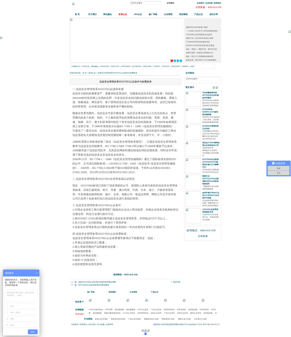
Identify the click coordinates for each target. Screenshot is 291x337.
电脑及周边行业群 (151, 319)
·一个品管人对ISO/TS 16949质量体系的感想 (203, 31)
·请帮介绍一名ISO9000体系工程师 (199, 38)
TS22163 (165, 66)
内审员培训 (181, 309)
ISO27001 (115, 66)
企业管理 (168, 14)
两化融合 (107, 14)
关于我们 (92, 14)
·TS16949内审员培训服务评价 (197, 42)
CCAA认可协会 (129, 313)
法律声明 (109, 324)
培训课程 (183, 14)
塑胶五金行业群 (184, 319)
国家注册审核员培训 (112, 313)
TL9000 (157, 66)
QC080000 (136, 66)
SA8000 (185, 66)
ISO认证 (138, 14)
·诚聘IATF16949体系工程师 (196, 27)
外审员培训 (204, 309)
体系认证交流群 (101, 319)
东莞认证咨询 (182, 313)
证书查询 (170, 3)
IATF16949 (125, 66)
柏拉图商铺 (119, 309)
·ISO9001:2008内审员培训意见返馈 (199, 45)
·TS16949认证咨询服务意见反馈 (198, 35)
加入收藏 (100, 324)
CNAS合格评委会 (96, 309)
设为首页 (92, 324)
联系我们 (83, 324)
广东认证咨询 (156, 309)
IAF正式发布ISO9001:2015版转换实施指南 (210, 112)
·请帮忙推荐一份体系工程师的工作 (199, 53)
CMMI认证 (75, 66)
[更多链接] (79, 314)
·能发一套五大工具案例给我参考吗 (199, 56)
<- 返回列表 (175, 282)
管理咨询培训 (169, 309)
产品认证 (198, 14)
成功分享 (213, 14)
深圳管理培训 (142, 313)
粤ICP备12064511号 (211, 324)
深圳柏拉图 (207, 313)
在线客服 (203, 236)
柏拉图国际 (97, 313)
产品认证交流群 (134, 319)
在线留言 (75, 324)
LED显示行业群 (200, 319)
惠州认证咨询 (195, 313)
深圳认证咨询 (156, 313)
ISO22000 (175, 66)
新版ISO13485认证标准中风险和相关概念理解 (97, 282)
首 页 (77, 14)
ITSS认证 (85, 66)
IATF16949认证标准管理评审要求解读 (93, 285)
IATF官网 (108, 309)
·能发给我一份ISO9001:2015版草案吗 (200, 60)
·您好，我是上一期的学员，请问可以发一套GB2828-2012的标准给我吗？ (215, 49)
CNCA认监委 (142, 309)
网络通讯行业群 (168, 319)
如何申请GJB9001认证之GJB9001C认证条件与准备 (210, 195)
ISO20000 (105, 66)
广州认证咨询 (169, 313)
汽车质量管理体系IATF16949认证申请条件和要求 (210, 95)
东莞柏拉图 (192, 309)
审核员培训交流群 (118, 319)
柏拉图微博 (130, 309)
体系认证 (123, 14)
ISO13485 (147, 66)
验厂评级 (153, 14)
